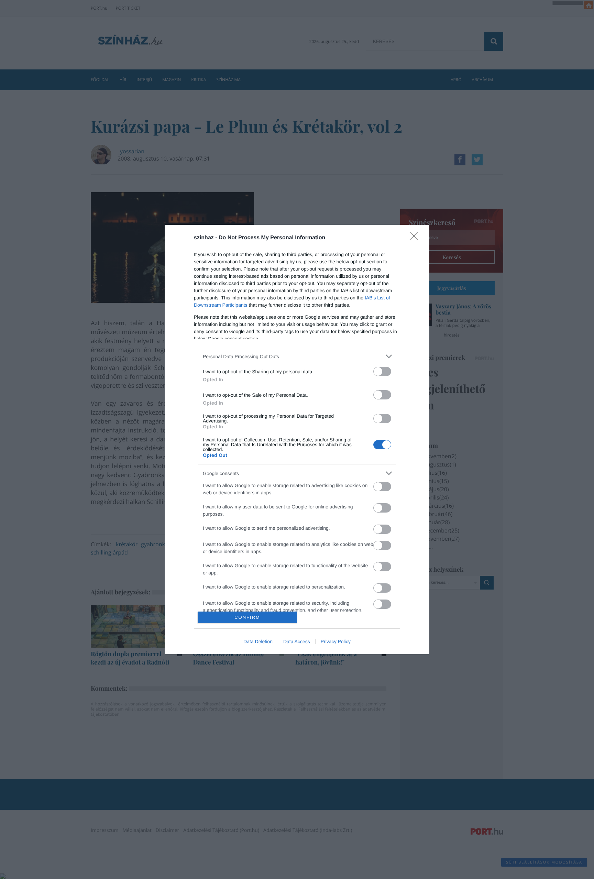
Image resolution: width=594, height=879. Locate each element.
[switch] (382, 371)
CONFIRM (247, 617)
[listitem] (297, 356)
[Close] (415, 238)
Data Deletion (258, 641)
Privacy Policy (336, 641)
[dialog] (297, 439)
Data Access (296, 641)
